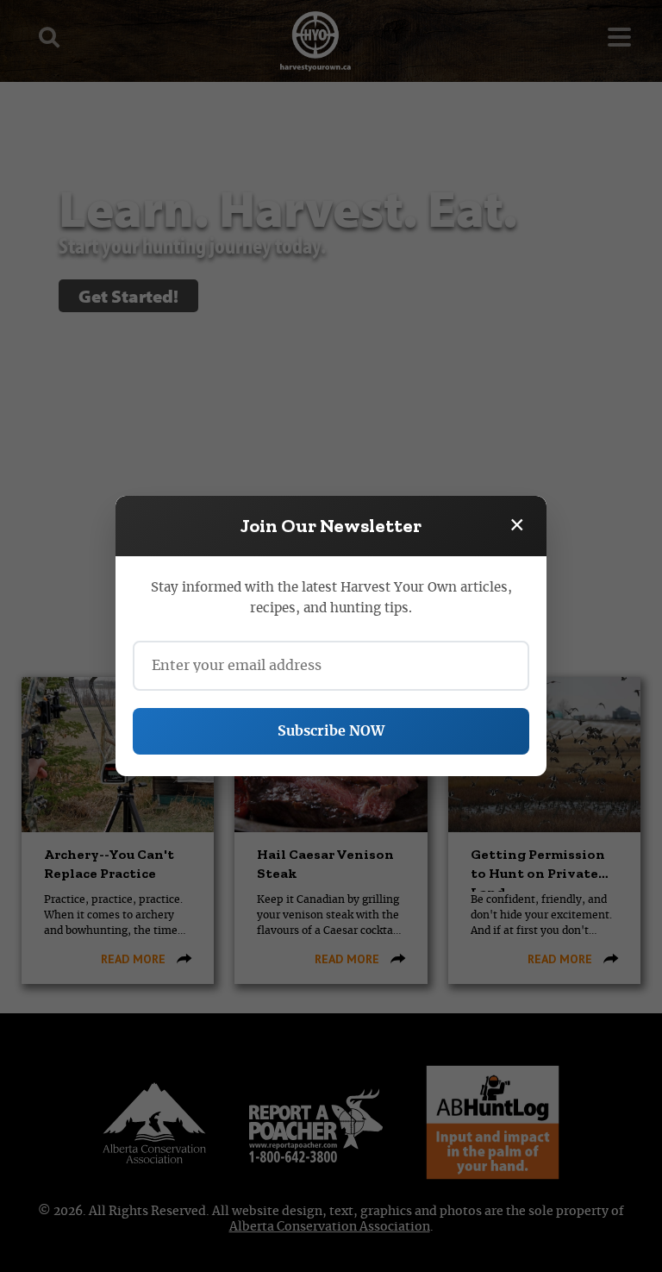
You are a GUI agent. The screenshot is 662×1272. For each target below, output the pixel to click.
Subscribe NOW (331, 731)
